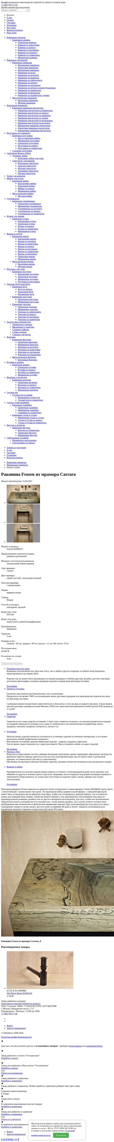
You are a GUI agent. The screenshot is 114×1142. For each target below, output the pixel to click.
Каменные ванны (20, 236)
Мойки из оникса (26, 188)
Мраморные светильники (24, 440)
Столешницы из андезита (30, 208)
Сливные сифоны (20, 329)
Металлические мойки (23, 193)
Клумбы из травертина (28, 372)
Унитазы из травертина (29, 319)
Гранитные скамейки (28, 407)
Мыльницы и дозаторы (23, 327)
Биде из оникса (25, 289)
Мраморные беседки (27, 435)
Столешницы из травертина (31, 213)
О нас (9, 17)
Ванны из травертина (28, 251)
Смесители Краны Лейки (19, 153)
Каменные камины (21, 40)
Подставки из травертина (30, 148)
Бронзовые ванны (26, 264)
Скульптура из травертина (30, 400)
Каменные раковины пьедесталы (27, 108)
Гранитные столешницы (29, 203)
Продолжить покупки (11, 1003)
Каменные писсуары (22, 297)
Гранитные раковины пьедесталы (33, 128)
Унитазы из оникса (27, 314)
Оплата (10, 20)
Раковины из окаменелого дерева (33, 95)
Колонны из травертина (29, 387)
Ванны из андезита (27, 241)
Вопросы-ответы (15, 30)
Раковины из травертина (29, 90)
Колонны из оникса (27, 385)
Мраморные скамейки (28, 410)
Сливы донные (19, 332)
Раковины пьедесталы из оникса (33, 113)
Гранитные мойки (26, 186)
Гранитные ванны (26, 256)
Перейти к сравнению (11, 1081)
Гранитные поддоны (27, 276)
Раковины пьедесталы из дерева (33, 118)
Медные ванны (25, 266)
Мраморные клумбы (27, 375)
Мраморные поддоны (28, 279)
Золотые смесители (27, 166)
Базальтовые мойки (27, 183)
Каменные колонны (21, 380)
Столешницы (13, 198)
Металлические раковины (24, 98)
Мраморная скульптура (29, 397)
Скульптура (12, 392)
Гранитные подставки (28, 143)
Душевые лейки (19, 156)
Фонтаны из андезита (28, 347)
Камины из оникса (27, 47)
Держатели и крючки (22, 324)
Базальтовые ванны (27, 239)
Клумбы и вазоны (15, 362)
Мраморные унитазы (28, 309)
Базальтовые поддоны (28, 274)
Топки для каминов (16, 176)
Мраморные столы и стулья (31, 417)
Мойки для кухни (15, 178)
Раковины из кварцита (28, 78)
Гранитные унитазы (27, 307)
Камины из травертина (29, 55)
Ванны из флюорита (27, 254)
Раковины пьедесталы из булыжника (35, 120)
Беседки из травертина (28, 430)
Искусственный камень (29, 138)
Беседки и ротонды (16, 425)
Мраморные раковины (28, 70)
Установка (11, 25)
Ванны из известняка (28, 244)
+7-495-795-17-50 (9, 5)
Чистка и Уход (13, 751)
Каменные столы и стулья (24, 415)
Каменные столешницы (23, 201)
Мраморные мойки (27, 191)
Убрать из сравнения (11, 1119)
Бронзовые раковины (28, 100)
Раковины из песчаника (29, 85)
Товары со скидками (16, 447)
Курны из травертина (28, 229)
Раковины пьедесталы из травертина (35, 110)
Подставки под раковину (18, 133)
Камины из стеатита (27, 52)
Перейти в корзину (31, 1003)
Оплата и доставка (15, 689)
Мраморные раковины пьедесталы (34, 125)
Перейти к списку (9, 1058)
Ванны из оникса (26, 246)
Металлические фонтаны (24, 357)
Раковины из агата (26, 72)
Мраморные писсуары (28, 302)
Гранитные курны (26, 224)
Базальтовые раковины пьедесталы (34, 130)
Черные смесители (26, 173)
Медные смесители (27, 168)
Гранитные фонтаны (27, 342)
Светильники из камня (17, 438)
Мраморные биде (26, 294)
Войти (10, 1025)
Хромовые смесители (28, 171)
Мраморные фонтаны (28, 344)
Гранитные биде (25, 292)
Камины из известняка (28, 45)
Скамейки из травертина (29, 412)
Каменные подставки (22, 135)
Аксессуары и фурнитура (19, 322)
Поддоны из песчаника (29, 281)
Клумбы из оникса (26, 370)
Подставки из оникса (28, 145)
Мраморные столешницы (30, 206)
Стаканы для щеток (21, 334)
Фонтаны (11, 337)
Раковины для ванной (17, 60)
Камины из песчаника (28, 50)
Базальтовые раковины (28, 65)
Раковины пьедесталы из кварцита (34, 115)
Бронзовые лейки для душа (31, 158)
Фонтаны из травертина (29, 354)
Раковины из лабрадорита (30, 80)
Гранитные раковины (28, 67)
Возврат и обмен (15, 767)
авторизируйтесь (94, 1046)
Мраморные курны (27, 231)
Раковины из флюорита (29, 93)
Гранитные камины (27, 42)
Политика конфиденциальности (16, 1037)
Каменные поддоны (21, 271)
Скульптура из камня (22, 395)
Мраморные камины (27, 57)
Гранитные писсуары (28, 299)
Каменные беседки (21, 428)
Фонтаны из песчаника (29, 352)
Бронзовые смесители (28, 163)
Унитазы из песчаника (28, 317)
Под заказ (11, 27)
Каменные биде (19, 287)
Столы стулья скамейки (18, 402)
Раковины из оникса (27, 83)
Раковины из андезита (28, 75)
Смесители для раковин (23, 161)
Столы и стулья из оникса (30, 420)
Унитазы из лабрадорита (29, 312)
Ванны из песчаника (27, 249)
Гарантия (11, 716)
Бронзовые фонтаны (27, 360)
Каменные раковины (22, 62)
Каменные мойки (20, 181)
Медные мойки (25, 196)
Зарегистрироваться (16, 1028)
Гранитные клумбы (27, 367)
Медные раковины (26, 103)
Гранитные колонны (27, 382)
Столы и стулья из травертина (32, 422)
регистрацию (75, 1046)
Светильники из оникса (23, 443)
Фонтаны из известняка (29, 349)
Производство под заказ (18, 668)
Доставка (11, 22)
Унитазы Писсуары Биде (18, 284)
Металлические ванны (23, 261)
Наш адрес (12, 32)
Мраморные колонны (28, 390)
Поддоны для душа (16, 269)
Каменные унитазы (21, 304)
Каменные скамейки (22, 405)
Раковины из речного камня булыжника (37, 88)
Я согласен (61, 1135)
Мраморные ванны (27, 259)
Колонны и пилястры (17, 377)
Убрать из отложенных (12, 1073)
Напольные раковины (17, 105)
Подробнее (12, 686)
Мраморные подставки (29, 140)
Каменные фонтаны (21, 339)
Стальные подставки (22, 151)
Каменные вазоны (20, 365)
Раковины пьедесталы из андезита (34, 123)
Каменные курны (20, 219)
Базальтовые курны (27, 221)
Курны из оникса (26, 226)
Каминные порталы (16, 37)
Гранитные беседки (27, 433)
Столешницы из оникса (29, 211)
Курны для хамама (15, 216)
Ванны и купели (14, 234)
